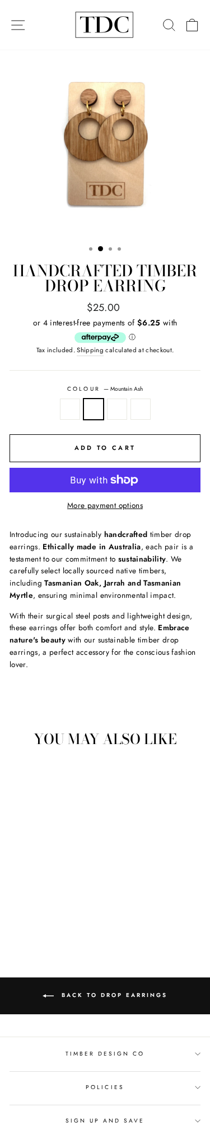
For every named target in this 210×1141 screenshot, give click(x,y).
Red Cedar (70, 409)
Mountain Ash (93, 409)
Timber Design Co (105, 1053)
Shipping (90, 350)
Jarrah (117, 409)
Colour (104, 389)
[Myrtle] (65, 909)
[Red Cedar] (26, 909)
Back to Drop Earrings (112, 995)
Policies (105, 1087)
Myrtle (140, 409)
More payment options (105, 505)
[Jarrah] (52, 909)
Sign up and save (105, 1120)
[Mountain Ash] (39, 909)
